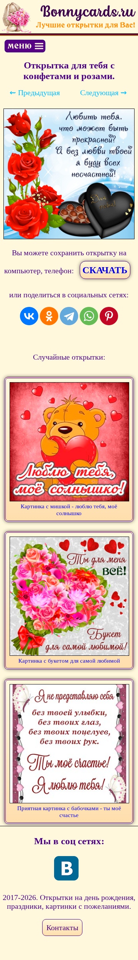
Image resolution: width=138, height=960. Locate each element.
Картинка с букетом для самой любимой (69, 661)
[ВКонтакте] (29, 316)
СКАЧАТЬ (105, 270)
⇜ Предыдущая (35, 92)
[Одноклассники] (49, 316)
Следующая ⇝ (103, 92)
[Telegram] (69, 316)
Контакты (62, 927)
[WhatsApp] (89, 316)
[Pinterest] (109, 316)
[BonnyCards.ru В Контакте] (66, 868)
